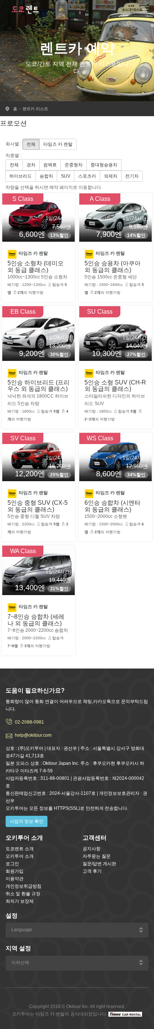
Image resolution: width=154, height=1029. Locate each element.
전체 (31, 144)
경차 (31, 165)
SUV (65, 176)
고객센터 (95, 838)
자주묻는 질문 (97, 856)
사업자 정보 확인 (26, 821)
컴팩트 (50, 165)
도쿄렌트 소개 (20, 848)
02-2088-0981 (29, 722)
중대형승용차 (103, 165)
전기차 (132, 176)
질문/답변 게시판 (99, 863)
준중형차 (74, 165)
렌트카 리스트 (35, 108)
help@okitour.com (33, 735)
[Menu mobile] (145, 10)
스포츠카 (87, 176)
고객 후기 (92, 871)
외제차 (110, 176)
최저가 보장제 (20, 901)
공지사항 (92, 848)
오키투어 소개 (20, 856)
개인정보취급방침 (23, 886)
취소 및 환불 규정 (23, 893)
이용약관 (15, 878)
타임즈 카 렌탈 (58, 144)
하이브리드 (20, 176)
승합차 (46, 176)
